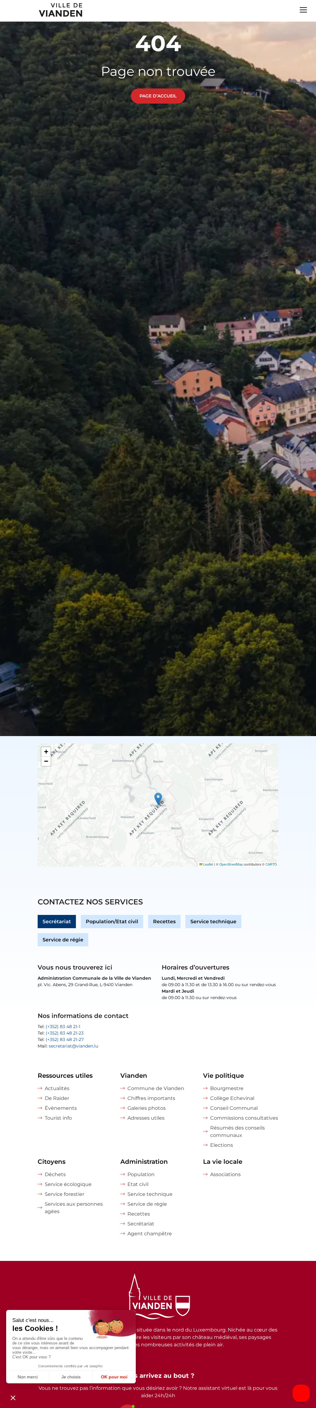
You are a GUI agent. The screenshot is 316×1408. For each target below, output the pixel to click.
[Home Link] (158, 1297)
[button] (158, 799)
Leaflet (207, 864)
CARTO (271, 864)
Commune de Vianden (155, 1088)
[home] (41, 11)
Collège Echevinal (232, 1098)
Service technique (213, 921)
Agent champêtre (149, 1234)
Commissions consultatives (244, 1118)
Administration (144, 1161)
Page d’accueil (158, 96)
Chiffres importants (151, 1098)
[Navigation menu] (303, 9)
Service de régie (63, 940)
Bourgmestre (226, 1088)
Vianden (133, 1075)
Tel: (59, 1026)
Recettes (164, 921)
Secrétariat (57, 921)
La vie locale (222, 1161)
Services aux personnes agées (74, 1207)
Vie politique (223, 1075)
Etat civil (137, 1184)
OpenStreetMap (231, 864)
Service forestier (64, 1194)
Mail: (68, 1046)
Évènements (61, 1108)
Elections (221, 1145)
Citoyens (51, 1161)
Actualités (57, 1088)
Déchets (55, 1174)
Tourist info (58, 1118)
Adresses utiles (145, 1118)
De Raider (57, 1098)
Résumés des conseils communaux (237, 1131)
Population (141, 1174)
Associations (225, 1174)
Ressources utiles (65, 1075)
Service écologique (68, 1184)
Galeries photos (146, 1108)
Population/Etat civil (112, 921)
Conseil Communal (234, 1108)
